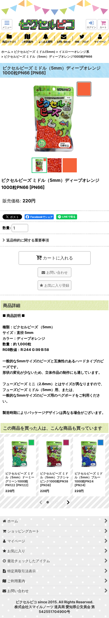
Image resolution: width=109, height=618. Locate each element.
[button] (6, 24)
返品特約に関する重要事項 (27, 240)
